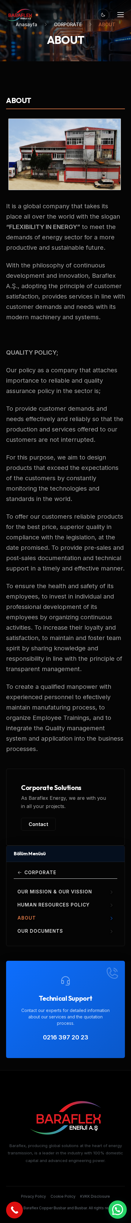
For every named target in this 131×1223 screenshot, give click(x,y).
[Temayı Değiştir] (103, 15)
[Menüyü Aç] (120, 14)
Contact (38, 824)
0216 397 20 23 (65, 1037)
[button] (117, 1209)
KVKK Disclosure (95, 1196)
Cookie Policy (63, 1196)
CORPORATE (40, 872)
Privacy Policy (33, 1196)
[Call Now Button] (14, 1210)
